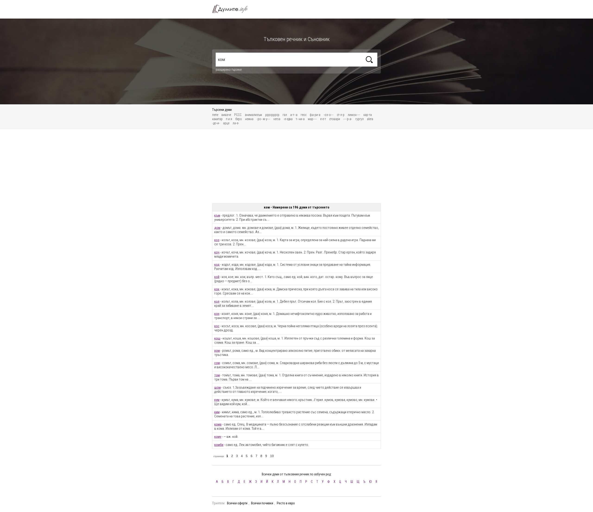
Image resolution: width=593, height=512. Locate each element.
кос (216, 326)
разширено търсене (229, 69)
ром (217, 351)
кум (216, 400)
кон (216, 314)
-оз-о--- (329, 115)
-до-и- (216, 123)
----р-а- (347, 119)
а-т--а (293, 115)
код (217, 264)
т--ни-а (300, 119)
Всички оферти (237, 503)
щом (217, 387)
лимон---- (354, 115)
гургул (359, 119)
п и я (229, 119)
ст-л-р (340, 115)
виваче (226, 115)
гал (285, 115)
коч (216, 252)
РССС (238, 115)
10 (272, 456)
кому (217, 437)
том (217, 375)
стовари (334, 119)
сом (217, 363)
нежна (249, 119)
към (217, 215)
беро (238, 119)
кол (216, 301)
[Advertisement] (296, 166)
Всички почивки (262, 503)
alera (370, 119)
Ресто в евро (286, 503)
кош (217, 338)
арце (226, 123)
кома (217, 424)
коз (216, 240)
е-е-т (323, 119)
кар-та (367, 115)
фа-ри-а (315, 115)
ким (217, 412)
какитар (217, 119)
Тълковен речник (232, 9)
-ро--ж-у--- (263, 119)
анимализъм (253, 115)
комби (218, 445)
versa (276, 119)
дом (217, 228)
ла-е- (236, 123)
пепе (215, 115)
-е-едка (288, 119)
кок (216, 289)
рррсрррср (272, 115)
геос (303, 115)
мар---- (312, 119)
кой (216, 277)
